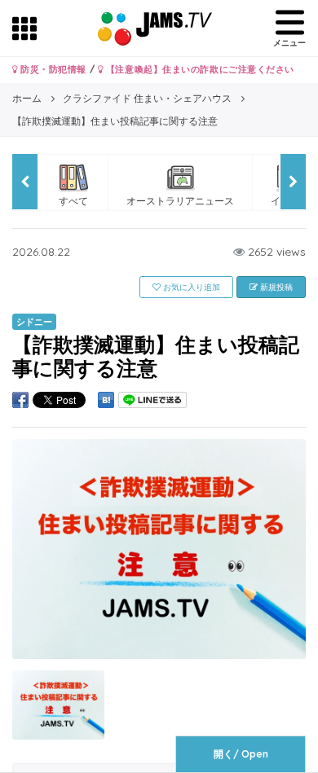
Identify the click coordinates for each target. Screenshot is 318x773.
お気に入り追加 (190, 287)
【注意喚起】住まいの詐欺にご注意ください (198, 69)
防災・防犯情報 (52, 69)
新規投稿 (275, 287)
